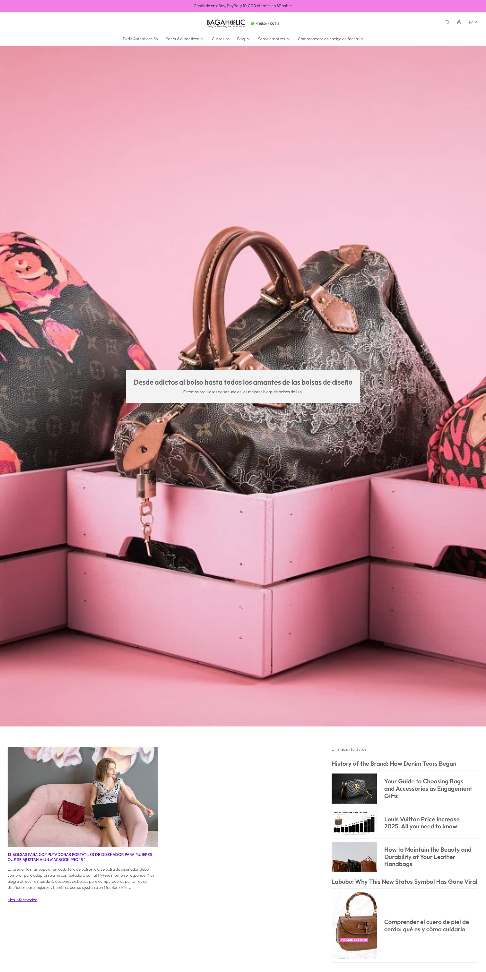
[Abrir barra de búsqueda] (447, 22)
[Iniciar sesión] (459, 21)
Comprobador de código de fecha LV (330, 38)
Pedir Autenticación (140, 38)
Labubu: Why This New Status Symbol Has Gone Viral (404, 881)
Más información (22, 899)
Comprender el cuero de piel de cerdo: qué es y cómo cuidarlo (426, 925)
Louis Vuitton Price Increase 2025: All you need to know (422, 822)
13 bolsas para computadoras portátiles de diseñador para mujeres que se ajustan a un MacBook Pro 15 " (80, 857)
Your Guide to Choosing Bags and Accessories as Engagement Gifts (428, 788)
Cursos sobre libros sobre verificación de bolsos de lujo (243, 7)
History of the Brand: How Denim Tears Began (394, 763)
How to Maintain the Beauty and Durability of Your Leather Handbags (428, 857)
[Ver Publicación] (83, 796)
